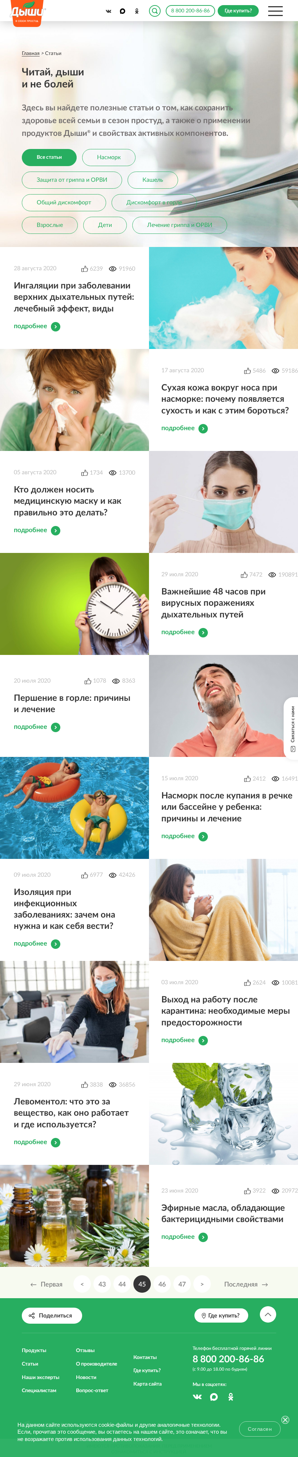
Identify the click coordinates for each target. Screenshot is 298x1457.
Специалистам (39, 1390)
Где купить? (147, 1370)
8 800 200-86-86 (190, 10)
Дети (105, 225)
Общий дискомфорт (64, 202)
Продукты (34, 1350)
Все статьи (49, 157)
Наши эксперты (40, 1377)
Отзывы (85, 1350)
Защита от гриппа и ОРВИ (72, 180)
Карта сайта (147, 1384)
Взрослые (50, 225)
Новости (86, 1377)
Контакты (145, 1357)
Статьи (30, 1364)
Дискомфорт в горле (154, 202)
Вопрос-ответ (92, 1390)
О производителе (96, 1364)
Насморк (109, 157)
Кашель (152, 180)
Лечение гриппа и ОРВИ (179, 225)
